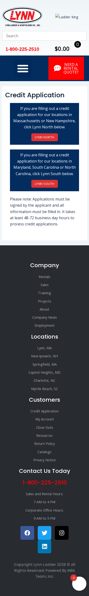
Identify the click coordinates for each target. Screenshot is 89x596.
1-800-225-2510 (45, 482)
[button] (23, 68)
